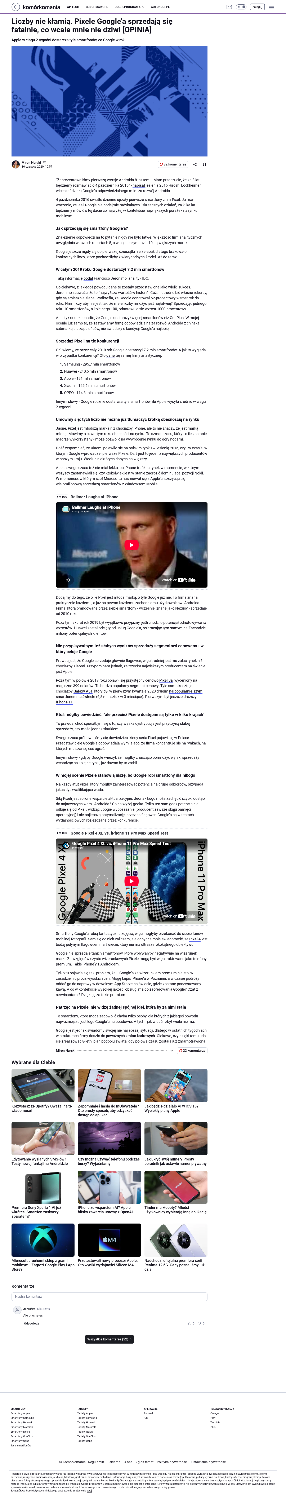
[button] (241, 6)
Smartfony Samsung (22, 1417)
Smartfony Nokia (20, 1431)
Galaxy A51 (83, 691)
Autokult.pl (160, 7)
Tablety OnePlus (86, 1436)
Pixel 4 (195, 939)
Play (212, 1417)
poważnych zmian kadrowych (130, 1036)
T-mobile (215, 1422)
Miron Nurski (31, 163)
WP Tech (73, 7)
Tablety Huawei (86, 1422)
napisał (139, 185)
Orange (214, 1413)
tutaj (89, 1490)
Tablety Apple (85, 1413)
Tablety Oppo (84, 1441)
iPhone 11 (64, 702)
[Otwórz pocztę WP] (229, 7)
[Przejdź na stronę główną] (16, 10)
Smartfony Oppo (20, 1441)
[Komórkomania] (45, 7)
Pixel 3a (166, 680)
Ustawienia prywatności (208, 1462)
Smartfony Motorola (22, 1427)
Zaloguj (257, 7)
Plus (212, 1427)
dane (110, 355)
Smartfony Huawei (21, 1422)
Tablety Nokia (85, 1431)
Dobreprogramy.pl (129, 7)
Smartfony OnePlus (22, 1436)
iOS (146, 1417)
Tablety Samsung (87, 1417)
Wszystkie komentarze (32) (107, 1339)
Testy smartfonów (21, 1445)
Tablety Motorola (86, 1427)
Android (148, 1413)
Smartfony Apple (20, 1413)
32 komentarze (175, 164)
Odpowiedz (31, 1323)
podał (88, 278)
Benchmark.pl (97, 7)
